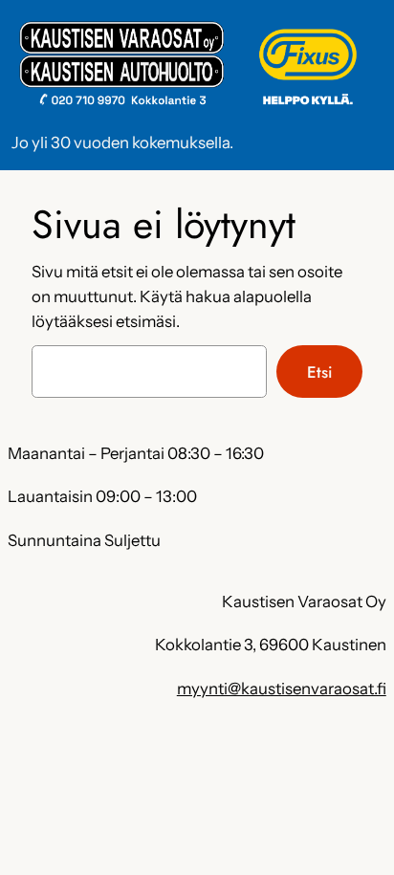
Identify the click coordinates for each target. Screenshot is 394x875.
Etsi (319, 372)
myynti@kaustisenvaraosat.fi (281, 688)
